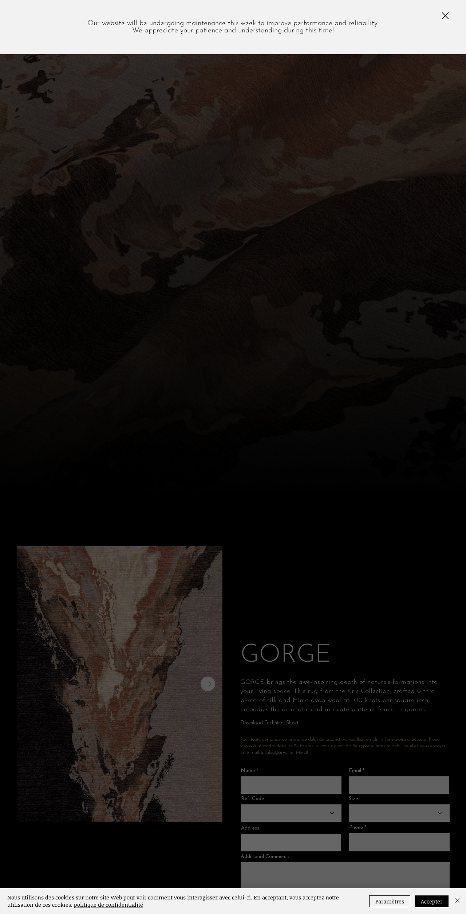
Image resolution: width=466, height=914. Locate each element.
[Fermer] (457, 901)
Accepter (431, 901)
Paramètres (389, 901)
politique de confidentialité (108, 904)
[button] (445, 16)
